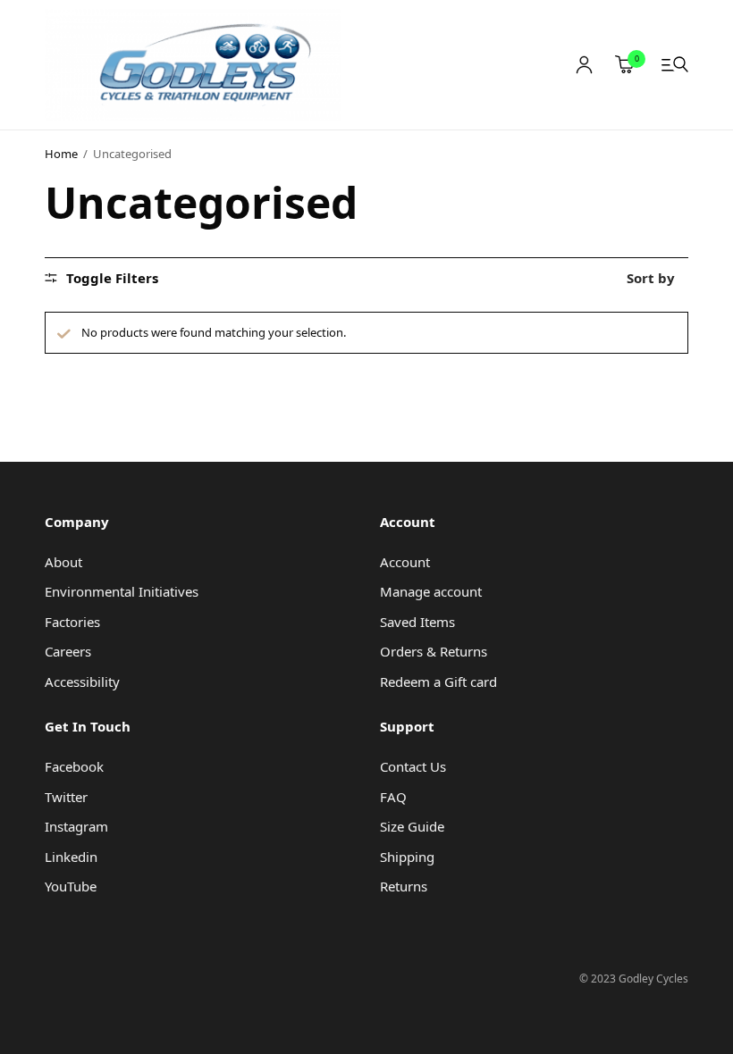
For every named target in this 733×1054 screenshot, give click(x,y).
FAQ (393, 797)
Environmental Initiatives (121, 591)
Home (61, 154)
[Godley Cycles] (193, 65)
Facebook (74, 766)
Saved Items (417, 622)
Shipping (407, 857)
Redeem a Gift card (438, 681)
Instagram (76, 826)
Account (405, 562)
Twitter (66, 797)
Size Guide (412, 826)
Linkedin (71, 857)
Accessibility (82, 681)
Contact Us (413, 766)
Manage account (431, 591)
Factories (72, 622)
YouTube (71, 886)
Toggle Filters (112, 278)
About (63, 562)
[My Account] (584, 64)
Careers (68, 651)
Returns (403, 886)
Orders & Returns (433, 651)
